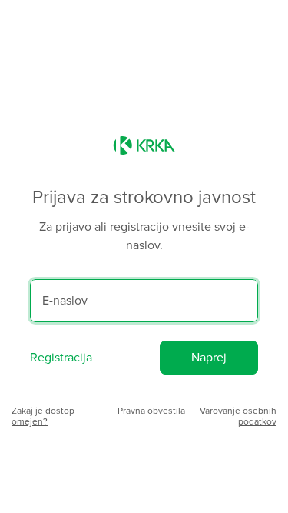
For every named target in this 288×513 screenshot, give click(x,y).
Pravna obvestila (151, 410)
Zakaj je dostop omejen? (43, 416)
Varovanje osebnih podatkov (238, 416)
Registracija (61, 357)
